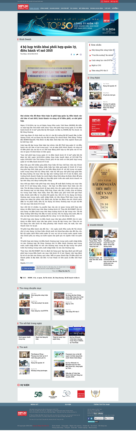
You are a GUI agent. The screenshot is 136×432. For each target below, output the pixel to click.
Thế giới (107, 8)
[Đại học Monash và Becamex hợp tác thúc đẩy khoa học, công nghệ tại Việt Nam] (59, 363)
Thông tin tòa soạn (102, 404)
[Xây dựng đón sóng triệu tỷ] (24, 295)
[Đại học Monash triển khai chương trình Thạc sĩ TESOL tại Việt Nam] (77, 331)
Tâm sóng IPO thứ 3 (72, 311)
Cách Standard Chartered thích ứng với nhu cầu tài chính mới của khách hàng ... (110, 261)
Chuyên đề (65, 8)
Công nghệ (64, 426)
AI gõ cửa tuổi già (109, 95)
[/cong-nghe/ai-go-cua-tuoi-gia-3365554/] (95, 95)
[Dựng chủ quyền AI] (24, 363)
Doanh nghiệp (82, 427)
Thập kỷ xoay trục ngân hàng (59, 338)
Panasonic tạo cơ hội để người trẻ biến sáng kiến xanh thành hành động (74, 356)
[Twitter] (74, 54)
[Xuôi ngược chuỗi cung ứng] (26, 331)
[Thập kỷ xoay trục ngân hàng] (60, 331)
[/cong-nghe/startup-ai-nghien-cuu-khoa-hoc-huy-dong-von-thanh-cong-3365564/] (95, 104)
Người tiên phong (75, 426)
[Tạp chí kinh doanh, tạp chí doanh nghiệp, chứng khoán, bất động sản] (23, 7)
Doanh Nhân (54, 8)
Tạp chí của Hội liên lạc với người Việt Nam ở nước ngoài (30, 1)
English (106, 1)
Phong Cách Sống (96, 8)
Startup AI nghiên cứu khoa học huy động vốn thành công (109, 106)
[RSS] (77, 54)
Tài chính (94, 426)
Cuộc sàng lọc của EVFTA (39, 311)
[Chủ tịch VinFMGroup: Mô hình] (110, 234)
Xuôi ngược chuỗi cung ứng (25, 338)
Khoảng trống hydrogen (39, 370)
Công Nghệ (44, 8)
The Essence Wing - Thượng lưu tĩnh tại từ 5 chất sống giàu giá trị (39, 356)
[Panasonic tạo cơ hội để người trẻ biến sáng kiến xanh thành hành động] (59, 354)
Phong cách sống (57, 427)
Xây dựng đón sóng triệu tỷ (103, 50)
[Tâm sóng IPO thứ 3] (59, 312)
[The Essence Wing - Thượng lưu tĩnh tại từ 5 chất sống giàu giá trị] (24, 354)
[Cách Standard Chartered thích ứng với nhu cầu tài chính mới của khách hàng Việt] (110, 252)
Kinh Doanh (34, 8)
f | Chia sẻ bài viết (28, 268)
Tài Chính (74, 8)
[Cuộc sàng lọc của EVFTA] (24, 311)
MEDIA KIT (34, 404)
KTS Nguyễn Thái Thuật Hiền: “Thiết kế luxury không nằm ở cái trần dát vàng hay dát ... (95, 242)
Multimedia (93, 427)
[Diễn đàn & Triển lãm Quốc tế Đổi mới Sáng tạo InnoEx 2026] (59, 374)
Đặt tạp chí (114, 1)
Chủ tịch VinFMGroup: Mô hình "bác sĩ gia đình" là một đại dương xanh (109, 242)
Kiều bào (74, 427)
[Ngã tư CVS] (59, 304)
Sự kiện (24, 385)
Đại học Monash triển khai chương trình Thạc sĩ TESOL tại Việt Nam (76, 339)
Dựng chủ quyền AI (37, 363)
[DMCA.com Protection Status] (93, 421)
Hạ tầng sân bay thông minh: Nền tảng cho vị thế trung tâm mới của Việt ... (74, 297)
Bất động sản (84, 8)
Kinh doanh (56, 426)
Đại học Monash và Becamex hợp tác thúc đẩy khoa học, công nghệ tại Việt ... (74, 365)
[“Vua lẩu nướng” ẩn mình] (24, 303)
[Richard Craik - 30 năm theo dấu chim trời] (96, 252)
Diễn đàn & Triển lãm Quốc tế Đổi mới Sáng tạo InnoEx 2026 (74, 375)
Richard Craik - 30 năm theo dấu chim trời (95, 259)
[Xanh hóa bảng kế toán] (43, 331)
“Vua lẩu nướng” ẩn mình (39, 303)
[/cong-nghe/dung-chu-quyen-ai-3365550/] (95, 86)
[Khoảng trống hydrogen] (24, 371)
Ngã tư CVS (69, 304)
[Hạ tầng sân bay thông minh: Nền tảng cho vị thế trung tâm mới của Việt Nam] (59, 295)
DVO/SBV (29, 263)
